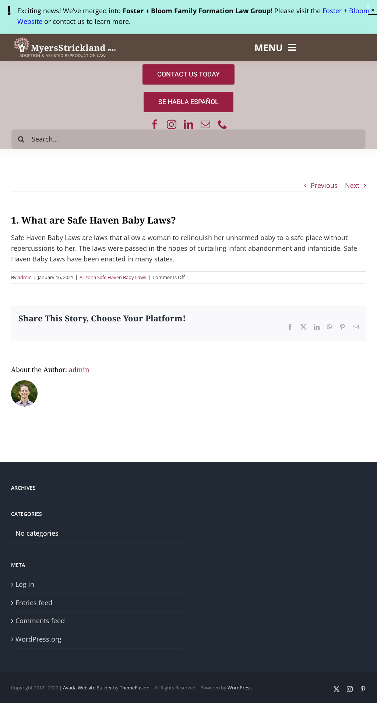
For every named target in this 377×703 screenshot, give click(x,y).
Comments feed (40, 620)
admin (25, 277)
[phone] (222, 124)
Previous (324, 185)
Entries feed (33, 602)
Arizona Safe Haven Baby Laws (113, 277)
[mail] (205, 124)
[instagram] (171, 124)
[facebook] (154, 124)
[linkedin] (188, 124)
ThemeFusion (134, 687)
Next (352, 185)
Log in (24, 584)
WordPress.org (38, 639)
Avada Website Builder (87, 687)
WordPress (239, 687)
